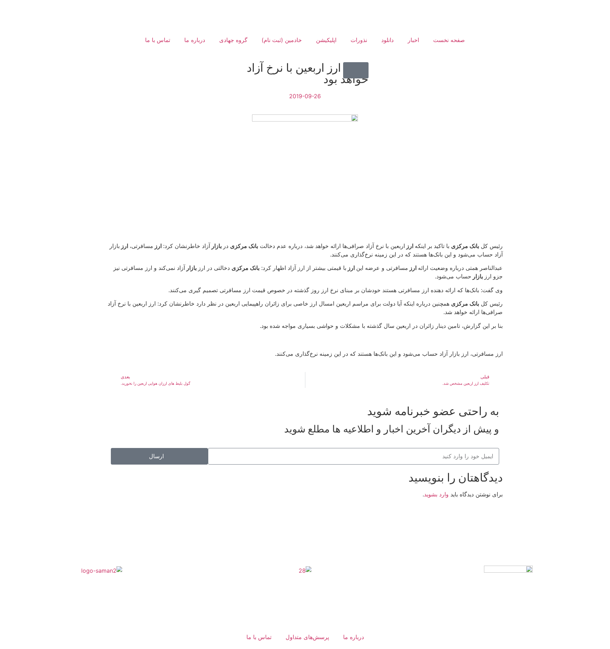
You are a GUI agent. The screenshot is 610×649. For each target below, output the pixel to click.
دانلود (387, 39)
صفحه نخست (449, 39)
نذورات (359, 39)
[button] (356, 70)
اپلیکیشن (326, 39)
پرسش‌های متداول (307, 637)
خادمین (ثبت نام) (282, 39)
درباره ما (194, 39)
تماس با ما (157, 39)
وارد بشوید (436, 494)
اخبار (413, 39)
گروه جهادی (233, 39)
